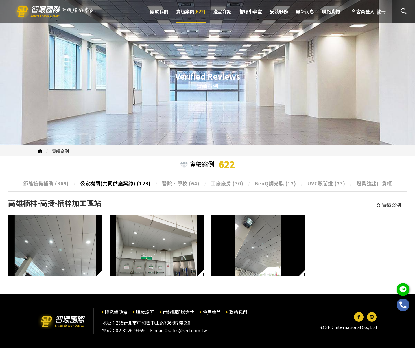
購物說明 (145, 312)
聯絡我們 (238, 312)
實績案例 (60, 151)
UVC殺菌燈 (326, 183)
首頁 (40, 151)
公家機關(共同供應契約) (115, 183)
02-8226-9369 (130, 330)
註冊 (381, 11)
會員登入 (365, 11)
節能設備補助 (46, 183)
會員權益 (212, 312)
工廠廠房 (227, 183)
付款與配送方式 (178, 312)
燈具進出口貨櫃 (374, 183)
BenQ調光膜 (275, 183)
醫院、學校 (181, 183)
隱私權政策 (116, 312)
